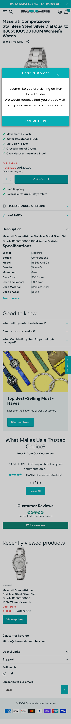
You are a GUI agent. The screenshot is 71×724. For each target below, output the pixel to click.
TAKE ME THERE (35, 121)
